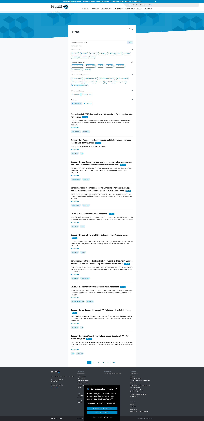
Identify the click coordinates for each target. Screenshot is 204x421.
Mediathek (80, 400)
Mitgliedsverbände (83, 383)
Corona (82, 226)
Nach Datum (88, 103)
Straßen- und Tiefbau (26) (108, 78)
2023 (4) (84, 57)
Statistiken (101, 403)
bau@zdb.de (54, 387)
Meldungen (81, 395)
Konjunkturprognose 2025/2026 (113, 373)
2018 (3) (92, 57)
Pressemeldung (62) (78, 65)
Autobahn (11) (89, 82)
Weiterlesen (75, 127)
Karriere (80, 387)
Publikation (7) (87, 94)
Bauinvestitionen (76, 131)
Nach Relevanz (77, 103)
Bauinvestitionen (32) (91, 78)
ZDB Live (80, 402)
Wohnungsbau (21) (123, 78)
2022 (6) (75, 57)
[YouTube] (61, 418)
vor (114, 362)
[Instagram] (56, 418)
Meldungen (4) (76, 69)
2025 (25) (75, 53)
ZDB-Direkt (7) (120, 65)
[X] (54, 418)
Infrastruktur (86, 131)
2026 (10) (103, 53)
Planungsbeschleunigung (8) (80, 85)
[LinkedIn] (59, 418)
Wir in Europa (81, 378)
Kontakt (132, 404)
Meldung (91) (76, 94)
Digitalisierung (134, 373)
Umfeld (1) (87, 69)
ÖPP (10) (110, 82)
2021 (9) (111, 53)
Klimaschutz (133, 383)
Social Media (111, 403)
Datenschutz (133, 409)
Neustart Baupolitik (135, 387)
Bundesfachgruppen (83, 380)
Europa (132, 376)
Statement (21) (91, 65)
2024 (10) (94, 53)
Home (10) (110, 65)
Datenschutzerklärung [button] (98, 417)
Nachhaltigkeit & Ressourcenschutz (140, 385)
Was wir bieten (82, 376)
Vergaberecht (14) (77, 82)
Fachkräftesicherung (136, 378)
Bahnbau (83, 252)
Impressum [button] (109, 417)
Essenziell (92, 403)
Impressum (133, 406)
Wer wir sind (81, 373)
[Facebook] (52, 418)
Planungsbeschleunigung (78, 301)
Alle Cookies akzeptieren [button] (102, 412)
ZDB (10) (101, 65)
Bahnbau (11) (101, 82)
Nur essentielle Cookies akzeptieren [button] (102, 408)
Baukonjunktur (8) (121, 82)
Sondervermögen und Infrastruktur (140, 380)
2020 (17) (85, 53)
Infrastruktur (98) (77, 78)
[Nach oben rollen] (200, 417)
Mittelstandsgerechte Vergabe (138, 394)
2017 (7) (120, 53)
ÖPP (82, 153)
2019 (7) (128, 53)
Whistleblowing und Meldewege (139, 411)
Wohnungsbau (134, 396)
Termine (80, 398)
